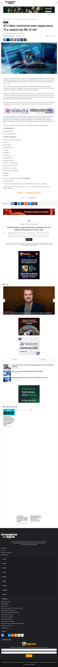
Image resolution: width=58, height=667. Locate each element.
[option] (29, 300)
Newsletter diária (5, 554)
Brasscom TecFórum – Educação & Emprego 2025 (12, 623)
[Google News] (32, 197)
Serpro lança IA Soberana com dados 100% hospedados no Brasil (30, 377)
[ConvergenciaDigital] (10, 2)
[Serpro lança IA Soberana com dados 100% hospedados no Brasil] (7, 379)
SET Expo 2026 (4, 603)
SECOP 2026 (4, 606)
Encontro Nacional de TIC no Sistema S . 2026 (11, 608)
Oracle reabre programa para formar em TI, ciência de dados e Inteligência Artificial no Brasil (22, 518)
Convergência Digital (8, 35)
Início (5, 19)
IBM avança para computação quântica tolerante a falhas (27, 371)
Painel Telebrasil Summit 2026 (8, 610)
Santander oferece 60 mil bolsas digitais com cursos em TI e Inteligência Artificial (35, 518)
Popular (43, 359)
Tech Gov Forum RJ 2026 (7, 616)
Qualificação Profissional (33, 193)
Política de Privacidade (6, 552)
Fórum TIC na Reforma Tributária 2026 (10, 612)
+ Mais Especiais (5, 627)
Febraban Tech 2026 (6, 601)
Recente (15, 359)
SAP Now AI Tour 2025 (6, 625)
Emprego (20, 193)
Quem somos (4, 548)
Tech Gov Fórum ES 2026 (7, 614)
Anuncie (3, 550)
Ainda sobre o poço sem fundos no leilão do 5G (18, 313)
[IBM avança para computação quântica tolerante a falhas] (7, 373)
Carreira (9, 19)
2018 (26, 186)
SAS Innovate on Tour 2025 (7, 621)
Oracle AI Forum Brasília (6, 619)
